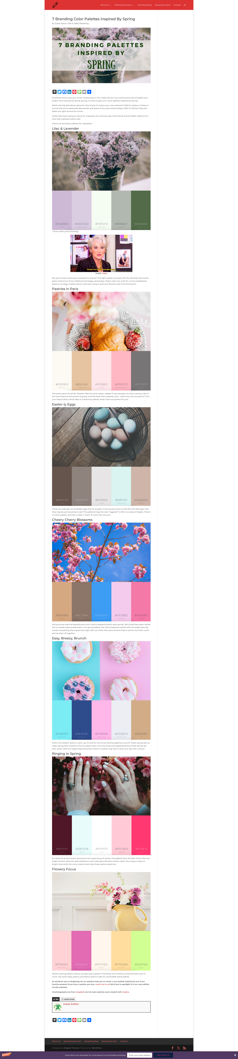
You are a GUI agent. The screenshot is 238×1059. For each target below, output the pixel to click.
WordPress (97, 1048)
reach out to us (102, 984)
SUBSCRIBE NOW (163, 1055)
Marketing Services (123, 5)
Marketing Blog (145, 5)
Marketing (84, 23)
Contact (177, 5)
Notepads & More (163, 5)
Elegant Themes (71, 1048)
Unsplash (80, 992)
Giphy (104, 273)
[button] (119, 1055)
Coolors (125, 992)
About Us (105, 5)
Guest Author (61, 23)
